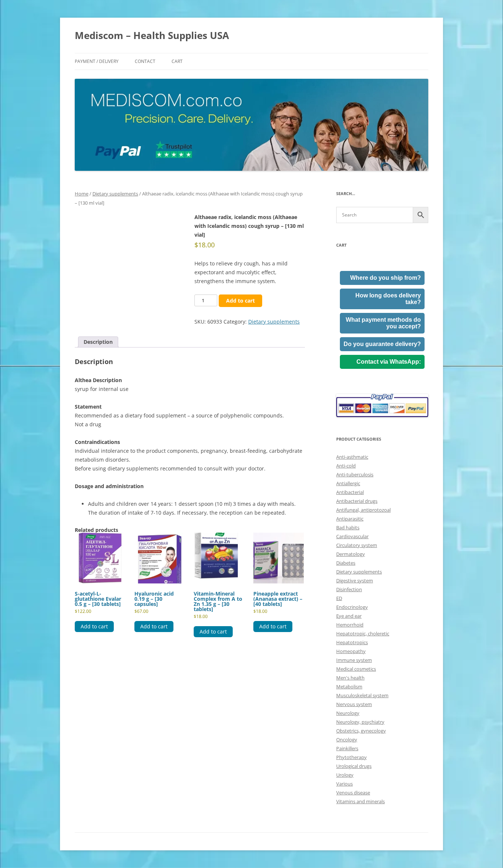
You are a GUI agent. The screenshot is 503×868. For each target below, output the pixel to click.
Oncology (346, 739)
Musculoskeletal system (362, 695)
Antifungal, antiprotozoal (363, 510)
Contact (145, 61)
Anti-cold (346, 465)
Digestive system (354, 580)
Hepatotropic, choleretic (362, 633)
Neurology (347, 713)
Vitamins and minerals (360, 801)
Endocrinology (352, 607)
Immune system (354, 660)
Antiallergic (348, 483)
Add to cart (240, 300)
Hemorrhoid (349, 624)
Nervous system (354, 704)
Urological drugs (354, 766)
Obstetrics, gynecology (361, 730)
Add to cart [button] (94, 626)
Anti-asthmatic (352, 457)
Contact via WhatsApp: (388, 362)
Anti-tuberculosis (354, 474)
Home (81, 193)
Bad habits (347, 527)
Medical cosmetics (356, 669)
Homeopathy (351, 651)
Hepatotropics (352, 642)
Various (344, 783)
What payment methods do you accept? (383, 323)
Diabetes (345, 563)
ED (339, 598)
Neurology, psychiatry (360, 722)
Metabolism (349, 686)
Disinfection (349, 589)
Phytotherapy (351, 757)
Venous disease (353, 792)
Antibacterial (350, 492)
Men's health (350, 677)
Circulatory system (356, 545)
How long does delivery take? (388, 298)
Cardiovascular (352, 536)
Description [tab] (98, 341)
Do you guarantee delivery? (382, 344)
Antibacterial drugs (356, 501)
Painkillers (347, 748)
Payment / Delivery (97, 61)
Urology (344, 775)
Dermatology (350, 554)
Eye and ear (349, 616)
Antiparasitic (349, 518)
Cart (177, 61)
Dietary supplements (115, 193)
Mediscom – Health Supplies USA (152, 35)
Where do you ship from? (385, 278)
